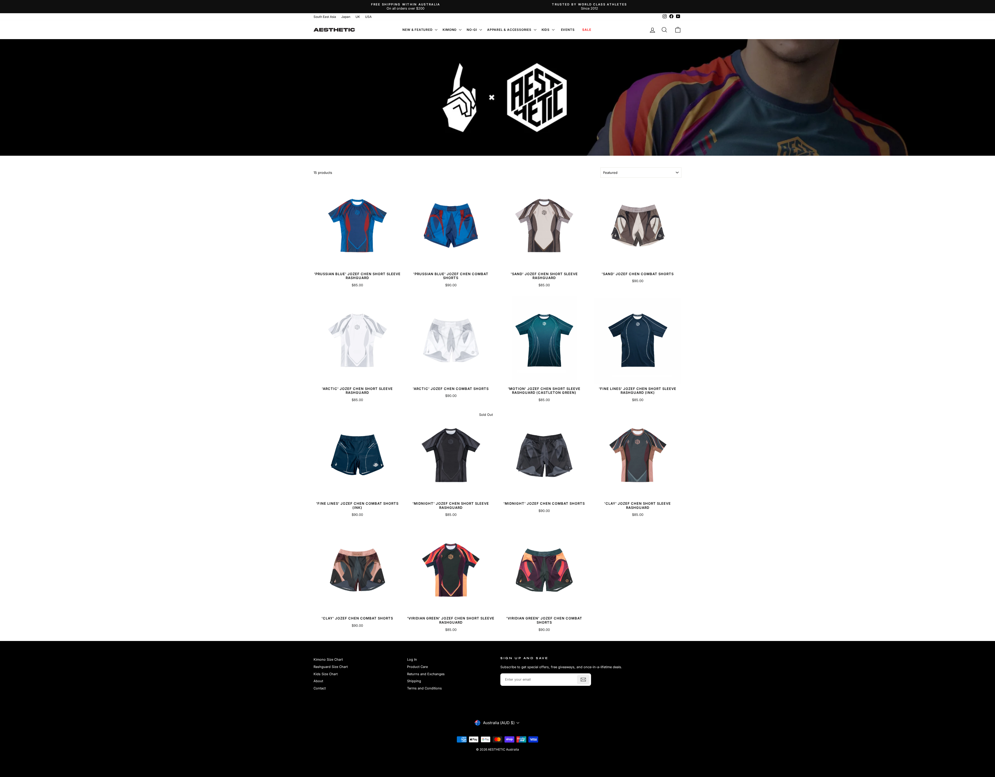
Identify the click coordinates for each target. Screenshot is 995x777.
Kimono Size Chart (328, 659)
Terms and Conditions (424, 688)
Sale (586, 30)
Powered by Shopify (497, 757)
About (318, 681)
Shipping (414, 681)
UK (358, 17)
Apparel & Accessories (509, 30)
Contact (320, 688)
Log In (412, 659)
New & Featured (417, 30)
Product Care (417, 667)
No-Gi (472, 30)
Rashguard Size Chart (331, 667)
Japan (345, 17)
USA (368, 17)
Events (568, 30)
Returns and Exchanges (426, 674)
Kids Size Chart (326, 674)
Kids (546, 30)
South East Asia (325, 17)
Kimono (450, 30)
